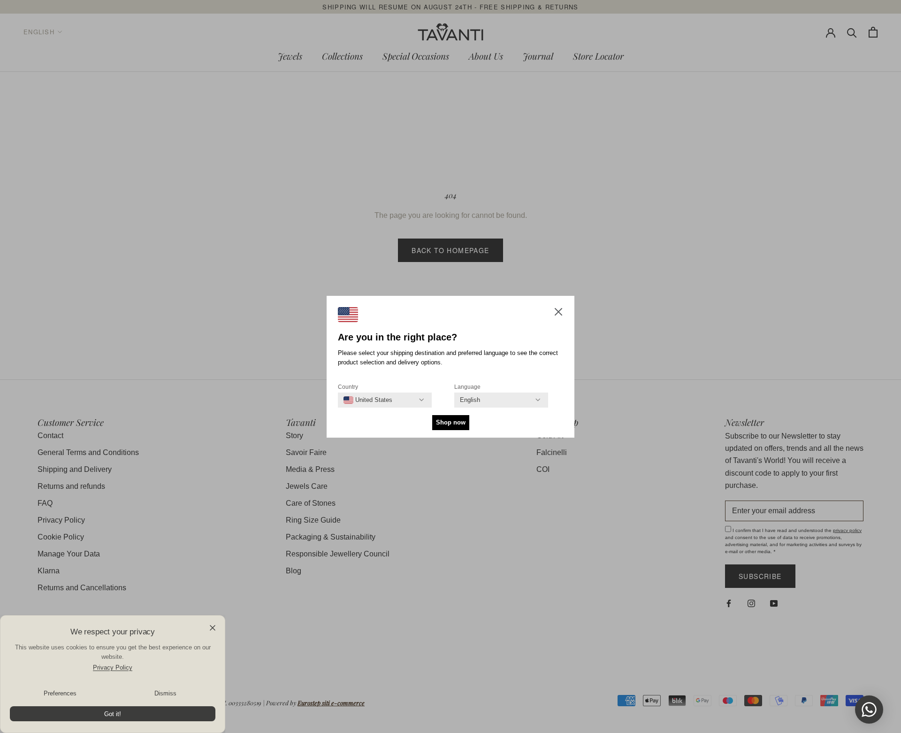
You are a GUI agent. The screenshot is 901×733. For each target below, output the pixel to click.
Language (467, 387)
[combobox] (368, 400)
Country (348, 387)
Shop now (451, 422)
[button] (558, 313)
